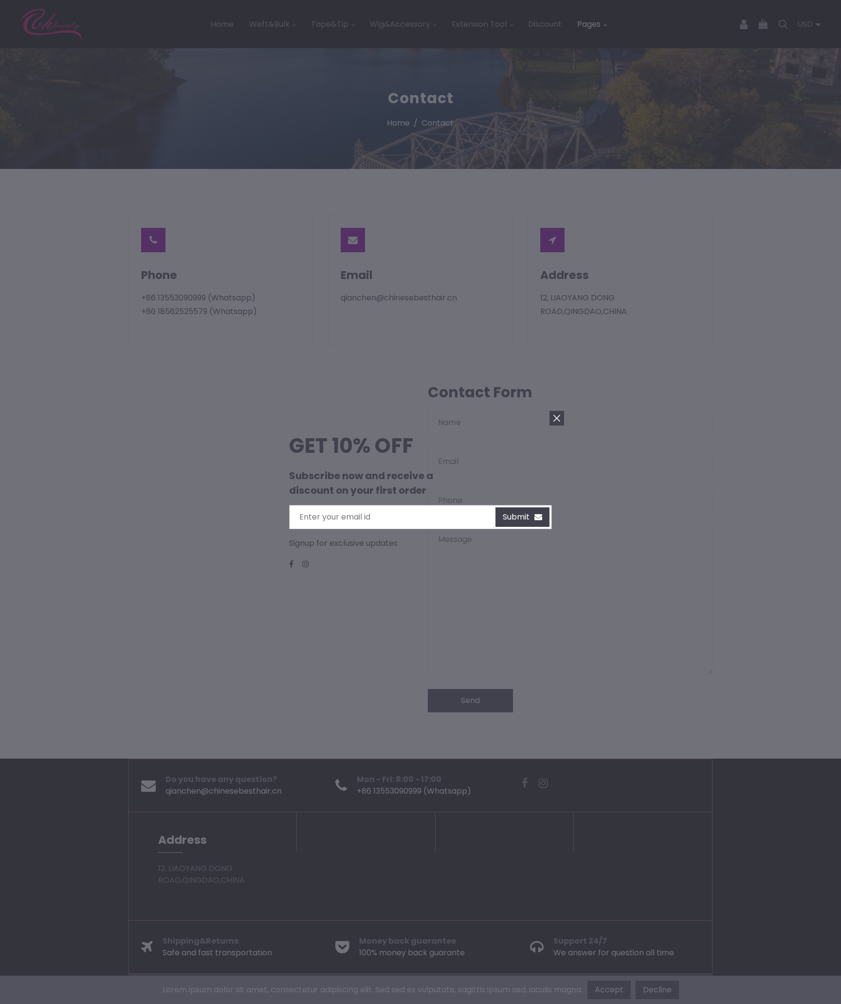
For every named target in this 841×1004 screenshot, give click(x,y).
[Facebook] (292, 564)
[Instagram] (306, 564)
